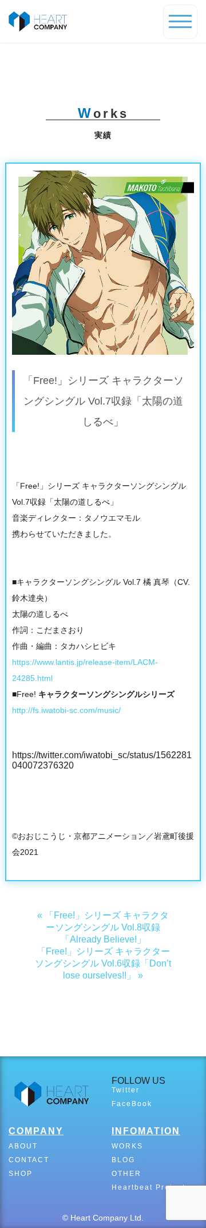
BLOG (123, 1160)
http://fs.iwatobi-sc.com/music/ (66, 710)
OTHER (126, 1174)
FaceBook (132, 1104)
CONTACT (29, 1160)
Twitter (126, 1090)
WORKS (127, 1146)
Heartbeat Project (148, 1187)
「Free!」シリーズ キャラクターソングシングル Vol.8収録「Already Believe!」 (107, 927)
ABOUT (23, 1146)
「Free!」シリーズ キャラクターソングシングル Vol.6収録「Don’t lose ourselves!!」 (103, 963)
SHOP (21, 1174)
